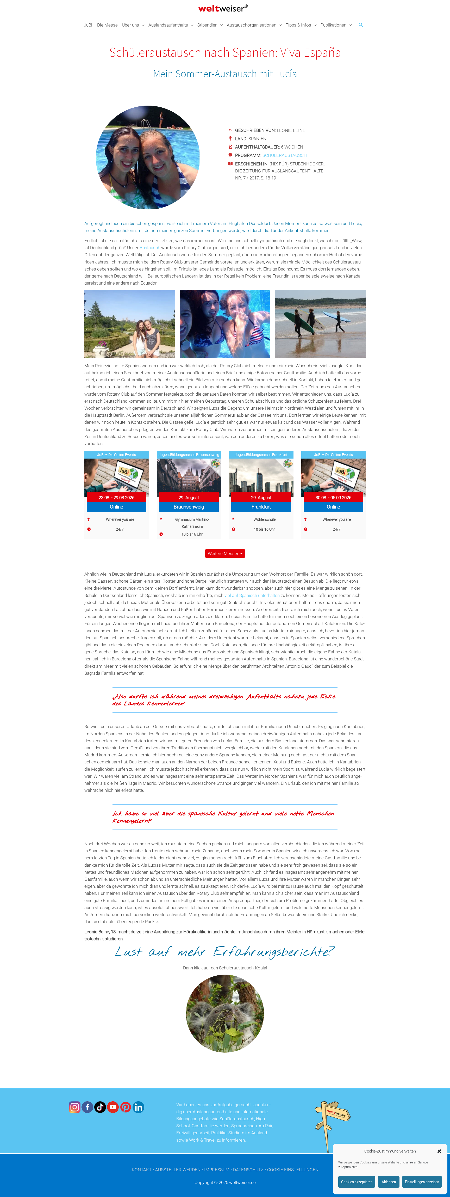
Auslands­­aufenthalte (168, 25)
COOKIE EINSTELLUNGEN (292, 1169)
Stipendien (207, 25)
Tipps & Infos (298, 25)
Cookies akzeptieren (356, 1182)
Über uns (130, 25)
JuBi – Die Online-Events (116, 455)
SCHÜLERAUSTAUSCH (284, 155)
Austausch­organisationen (251, 25)
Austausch (150, 247)
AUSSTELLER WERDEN (178, 1169)
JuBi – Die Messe (101, 25)
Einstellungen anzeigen (422, 1182)
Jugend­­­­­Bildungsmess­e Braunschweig (189, 455)
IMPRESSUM (216, 1169)
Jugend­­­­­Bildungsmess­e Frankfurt (261, 455)
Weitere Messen (224, 553)
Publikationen (333, 25)
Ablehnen (389, 1182)
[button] (439, 1151)
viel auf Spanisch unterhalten (252, 595)
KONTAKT (142, 1169)
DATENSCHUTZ (248, 1169)
